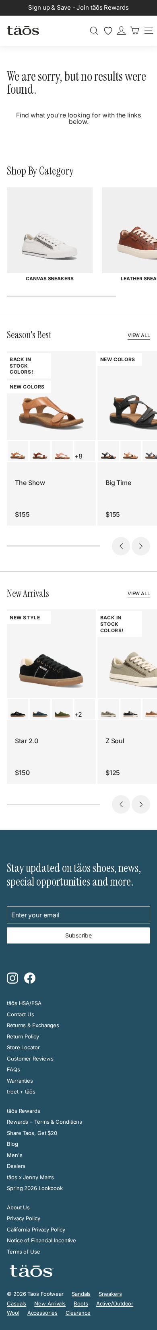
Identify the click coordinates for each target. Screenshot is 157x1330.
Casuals (16, 1303)
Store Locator (23, 1047)
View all (139, 335)
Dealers (16, 1166)
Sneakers (110, 1294)
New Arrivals (50, 1303)
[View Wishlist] (108, 31)
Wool (13, 1312)
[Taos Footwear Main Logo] (23, 30)
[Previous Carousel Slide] (121, 546)
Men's (15, 1155)
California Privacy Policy (36, 1229)
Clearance (78, 1312)
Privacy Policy (23, 1218)
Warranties (20, 1080)
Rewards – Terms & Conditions (44, 1121)
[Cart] (134, 30)
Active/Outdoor (115, 1303)
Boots (81, 1303)
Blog (12, 1144)
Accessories (42, 1312)
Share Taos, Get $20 (32, 1133)
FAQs (13, 1069)
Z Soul (114, 741)
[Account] (121, 30)
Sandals (81, 1294)
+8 (78, 456)
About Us (18, 1207)
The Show (30, 483)
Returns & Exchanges (33, 1025)
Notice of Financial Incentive (41, 1240)
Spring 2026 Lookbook (35, 1188)
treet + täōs (21, 1091)
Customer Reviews (30, 1058)
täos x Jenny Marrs (30, 1177)
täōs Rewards (23, 1111)
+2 (78, 714)
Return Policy (23, 1036)
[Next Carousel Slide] (141, 546)
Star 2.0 (26, 741)
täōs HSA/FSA (24, 1003)
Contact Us (20, 1014)
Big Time (118, 483)
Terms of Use (23, 1251)
